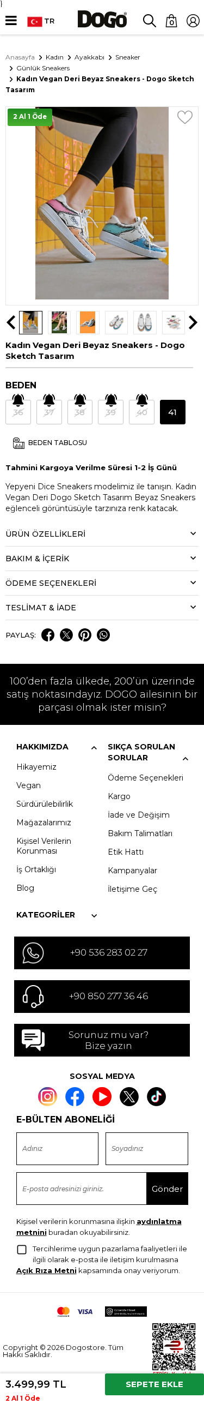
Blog (25, 888)
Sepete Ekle (154, 1384)
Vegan (28, 785)
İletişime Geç (132, 889)
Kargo (119, 796)
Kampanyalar (132, 870)
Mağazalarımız (43, 822)
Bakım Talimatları (140, 833)
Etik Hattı (126, 852)
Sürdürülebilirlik (44, 804)
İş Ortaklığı (36, 869)
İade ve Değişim (139, 815)
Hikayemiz (36, 767)
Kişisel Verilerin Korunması (43, 846)
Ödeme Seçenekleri (145, 778)
